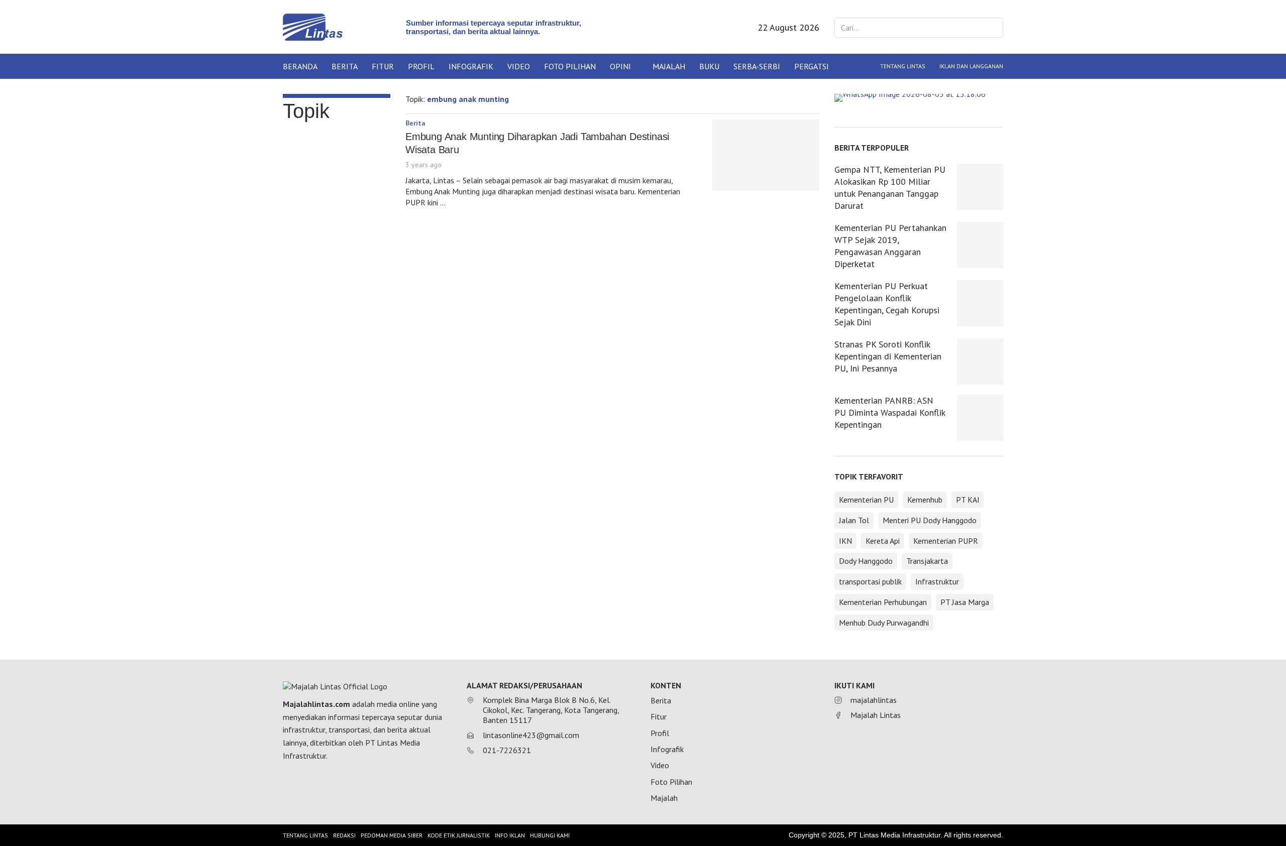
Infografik (471, 66)
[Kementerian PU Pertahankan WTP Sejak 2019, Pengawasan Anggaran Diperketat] (980, 245)
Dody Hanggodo (866, 561)
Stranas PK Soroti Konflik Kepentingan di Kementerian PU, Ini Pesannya (887, 356)
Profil (421, 66)
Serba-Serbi (756, 66)
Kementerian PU (866, 500)
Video (518, 66)
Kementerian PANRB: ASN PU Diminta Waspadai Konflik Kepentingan (889, 412)
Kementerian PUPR (945, 541)
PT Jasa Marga (964, 602)
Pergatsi (811, 66)
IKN (845, 541)
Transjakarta (927, 561)
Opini (620, 66)
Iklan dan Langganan (971, 66)
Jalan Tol (854, 520)
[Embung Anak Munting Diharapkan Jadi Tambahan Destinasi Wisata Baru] (765, 155)
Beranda (300, 66)
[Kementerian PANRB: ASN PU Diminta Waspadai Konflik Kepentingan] (980, 418)
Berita (345, 66)
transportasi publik (870, 581)
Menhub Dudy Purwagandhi (884, 623)
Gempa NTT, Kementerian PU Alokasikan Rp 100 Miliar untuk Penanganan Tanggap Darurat (889, 187)
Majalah (669, 66)
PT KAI (968, 500)
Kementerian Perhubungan (883, 602)
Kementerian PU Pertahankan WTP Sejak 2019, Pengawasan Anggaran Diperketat (890, 246)
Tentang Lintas (902, 66)
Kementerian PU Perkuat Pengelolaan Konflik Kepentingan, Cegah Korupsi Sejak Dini (886, 304)
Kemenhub (924, 500)
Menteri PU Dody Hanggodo (930, 520)
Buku (709, 66)
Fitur (383, 66)
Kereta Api (883, 541)
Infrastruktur (937, 581)
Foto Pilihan (570, 66)
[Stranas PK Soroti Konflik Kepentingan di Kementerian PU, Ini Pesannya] (980, 361)
